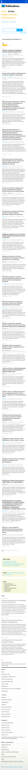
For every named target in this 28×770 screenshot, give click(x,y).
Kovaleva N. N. (5, 54)
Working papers (8, 17)
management (16, 564)
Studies (3, 695)
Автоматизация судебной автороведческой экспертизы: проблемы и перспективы (14, 74)
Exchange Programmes (6, 707)
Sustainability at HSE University (8, 676)
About (3, 669)
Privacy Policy (15, 766)
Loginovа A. (4, 239)
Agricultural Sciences (8, 583)
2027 (8, 572)
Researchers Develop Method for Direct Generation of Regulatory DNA (11, 621)
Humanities (6, 586)
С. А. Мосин (4, 283)
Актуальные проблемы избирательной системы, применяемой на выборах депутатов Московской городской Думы (13, 189)
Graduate (3, 704)
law (12, 564)
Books (4, 11)
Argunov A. (4, 464)
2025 (13, 572)
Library (2, 754)
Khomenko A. (10, 77)
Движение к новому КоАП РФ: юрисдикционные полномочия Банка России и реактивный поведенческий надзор (12, 530)
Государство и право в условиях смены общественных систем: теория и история (13, 439)
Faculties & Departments (7, 679)
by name (4, 45)
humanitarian (14, 562)
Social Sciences (7, 591)
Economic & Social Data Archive (8, 756)
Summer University (5, 709)
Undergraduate (4, 702)
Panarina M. (4, 166)
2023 (18, 572)
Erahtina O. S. (4, 306)
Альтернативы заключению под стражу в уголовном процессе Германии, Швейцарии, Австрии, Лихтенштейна (13, 212)
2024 (15, 572)
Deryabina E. (4, 442)
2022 (20, 572)
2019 (6, 574)
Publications (12, 6)
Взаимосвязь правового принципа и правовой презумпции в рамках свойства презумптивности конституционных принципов (13, 279)
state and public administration (13, 565)
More (11, 574)
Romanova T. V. (5, 77)
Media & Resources (7, 742)
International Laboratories (7, 722)
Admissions (3, 697)
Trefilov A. (4, 216)
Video (2, 759)
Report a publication (5, 21)
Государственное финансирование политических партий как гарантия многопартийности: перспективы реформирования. (12, 417)
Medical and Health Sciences (10, 588)
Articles (11, 11)
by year (9, 45)
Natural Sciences (7, 589)
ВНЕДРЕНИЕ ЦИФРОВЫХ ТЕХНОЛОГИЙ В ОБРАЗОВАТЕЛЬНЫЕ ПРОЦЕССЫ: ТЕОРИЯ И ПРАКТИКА (13, 235)
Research (4, 720)
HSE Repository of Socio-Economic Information (12, 761)
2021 (23, 572)
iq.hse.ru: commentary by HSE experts (9, 752)
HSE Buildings (4, 686)
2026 (11, 572)
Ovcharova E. (4, 111)
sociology (5, 565)
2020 (4, 574)
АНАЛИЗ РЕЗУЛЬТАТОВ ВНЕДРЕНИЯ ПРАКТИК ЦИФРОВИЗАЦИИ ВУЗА (12, 51)
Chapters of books (9, 14)
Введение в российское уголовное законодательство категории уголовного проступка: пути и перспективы (13, 257)
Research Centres (5, 725)
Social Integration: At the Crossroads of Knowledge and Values (11, 641)
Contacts (6, 766)
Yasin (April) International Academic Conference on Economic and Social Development (13, 737)
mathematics (21, 564)
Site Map (21, 766)
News (2, 596)
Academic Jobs (4, 734)
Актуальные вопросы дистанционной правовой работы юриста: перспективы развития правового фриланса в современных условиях (13, 161)
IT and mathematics (7, 564)
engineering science (7, 562)
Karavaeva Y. (4, 511)
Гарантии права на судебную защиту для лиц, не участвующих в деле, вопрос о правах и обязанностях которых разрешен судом (14, 394)
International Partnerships (7, 681)
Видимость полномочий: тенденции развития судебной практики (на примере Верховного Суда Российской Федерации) (14, 325)
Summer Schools (5, 711)
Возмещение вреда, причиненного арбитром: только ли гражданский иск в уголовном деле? (13, 346)
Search (19, 30)
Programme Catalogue (6, 699)
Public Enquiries (4, 691)
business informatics (7, 561)
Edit (26, 768)
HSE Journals (4, 747)
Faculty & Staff (4, 684)
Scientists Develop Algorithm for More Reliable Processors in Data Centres (13, 601)
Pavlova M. (4, 398)
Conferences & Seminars (7, 732)
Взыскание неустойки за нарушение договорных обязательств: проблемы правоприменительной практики (12, 303)
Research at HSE (13, 21)
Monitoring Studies (5, 730)
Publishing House (5, 749)
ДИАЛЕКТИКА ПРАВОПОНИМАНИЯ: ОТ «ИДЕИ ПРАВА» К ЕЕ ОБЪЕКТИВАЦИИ (13, 481)
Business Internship (5, 716)
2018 (9, 574)
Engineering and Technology (10, 585)
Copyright (10, 766)
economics (13, 561)
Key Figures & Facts (5, 674)
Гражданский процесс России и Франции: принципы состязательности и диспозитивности (13, 460)
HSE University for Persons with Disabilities (11, 688)
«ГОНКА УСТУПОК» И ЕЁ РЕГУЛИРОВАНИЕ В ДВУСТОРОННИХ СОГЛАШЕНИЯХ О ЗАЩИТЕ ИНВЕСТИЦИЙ (14, 370)
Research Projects (5, 727)
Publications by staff (6, 744)
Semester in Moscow (6, 714)
